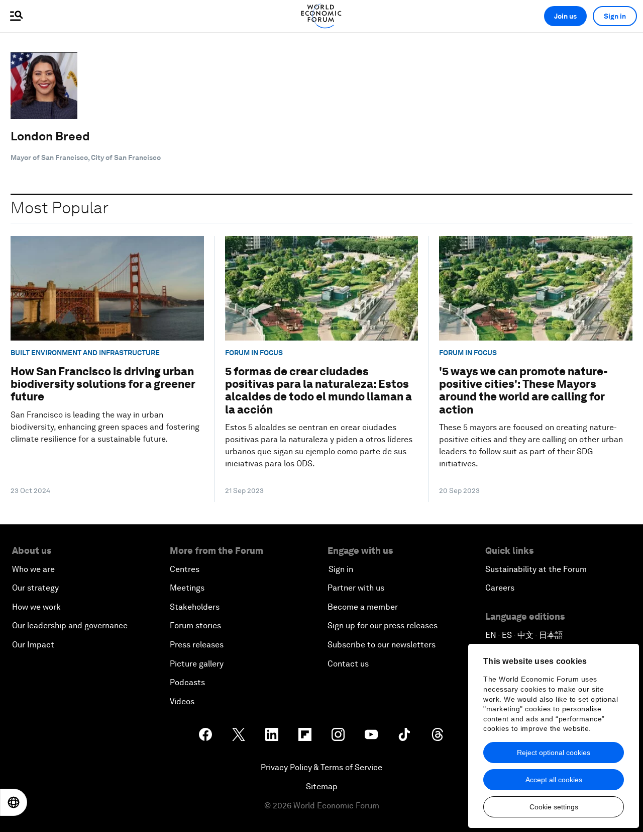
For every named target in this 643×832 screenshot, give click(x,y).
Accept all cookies (553, 780)
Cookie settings (553, 807)
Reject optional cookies (553, 752)
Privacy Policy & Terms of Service (321, 767)
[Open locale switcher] (14, 802)
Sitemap (322, 786)
